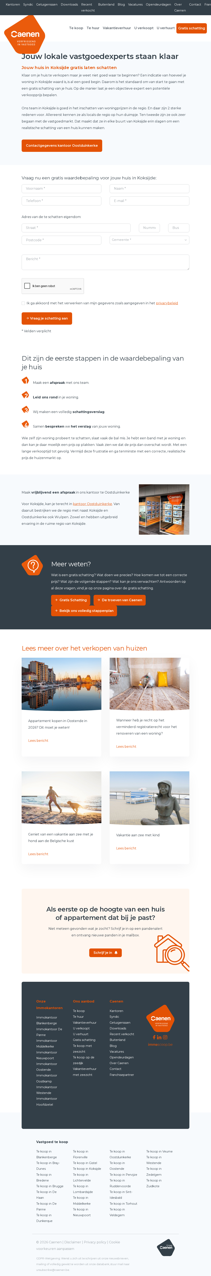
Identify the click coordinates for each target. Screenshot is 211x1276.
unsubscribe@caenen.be (52, 1269)
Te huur (93, 28)
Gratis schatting (191, 28)
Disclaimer (72, 1242)
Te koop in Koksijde (87, 1169)
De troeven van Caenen (122, 600)
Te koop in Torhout (123, 1204)
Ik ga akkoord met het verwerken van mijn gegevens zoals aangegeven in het (102, 303)
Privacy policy (95, 1242)
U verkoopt (144, 28)
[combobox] (149, 240)
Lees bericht (38, 741)
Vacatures (135, 4)
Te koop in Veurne (159, 1151)
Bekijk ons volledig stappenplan (87, 611)
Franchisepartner (122, 1075)
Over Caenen (180, 7)
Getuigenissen (46, 4)
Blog (121, 4)
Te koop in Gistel (85, 1163)
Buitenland (106, 4)
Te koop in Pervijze (123, 1175)
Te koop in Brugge (49, 1186)
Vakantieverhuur (117, 28)
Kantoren (13, 4)
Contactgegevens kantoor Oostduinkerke (62, 146)
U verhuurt (166, 28)
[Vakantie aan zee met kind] (149, 798)
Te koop (76, 28)
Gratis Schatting (73, 600)
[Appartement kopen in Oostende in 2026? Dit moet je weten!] (61, 684)
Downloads (69, 4)
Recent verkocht (88, 7)
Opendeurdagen (158, 4)
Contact (195, 4)
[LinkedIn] (159, 1037)
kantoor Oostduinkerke (92, 504)
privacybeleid (167, 303)
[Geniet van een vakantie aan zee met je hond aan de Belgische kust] (61, 797)
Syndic (28, 4)
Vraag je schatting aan (48, 318)
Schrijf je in (103, 953)
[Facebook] (154, 1037)
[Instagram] (165, 1037)
